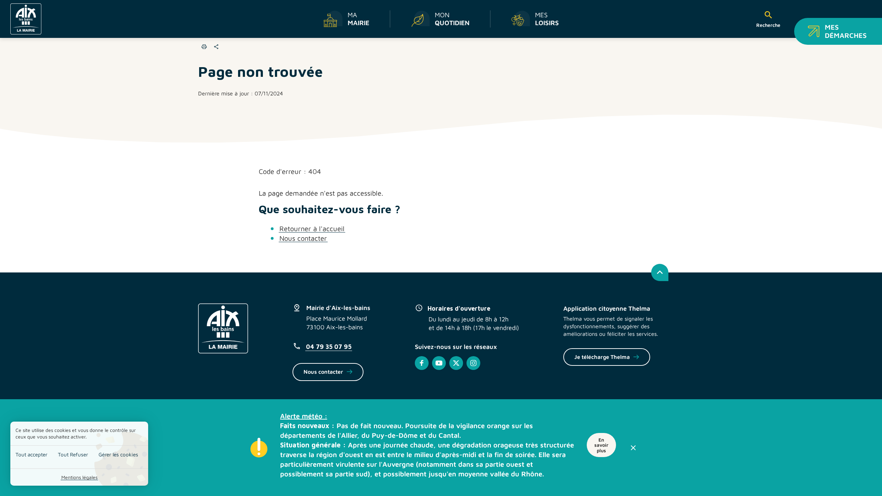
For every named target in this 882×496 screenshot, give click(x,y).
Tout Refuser (73, 454)
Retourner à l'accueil (312, 228)
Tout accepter (32, 454)
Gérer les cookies (118, 454)
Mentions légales (79, 477)
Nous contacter (303, 238)
